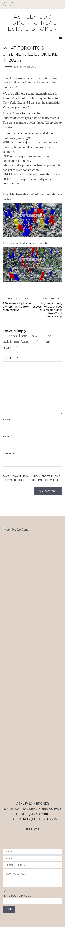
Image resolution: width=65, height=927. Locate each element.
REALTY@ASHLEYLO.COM (38, 819)
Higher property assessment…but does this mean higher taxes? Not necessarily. (47, 307)
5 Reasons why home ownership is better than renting (17, 304)
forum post (29, 113)
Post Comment (48, 490)
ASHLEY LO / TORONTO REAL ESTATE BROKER (32, 23)
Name (7, 419)
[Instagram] (21, 836)
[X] (36, 836)
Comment (10, 358)
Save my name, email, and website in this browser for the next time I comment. (31, 478)
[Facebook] (28, 836)
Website (8, 453)
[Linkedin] (44, 836)
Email (7, 436)
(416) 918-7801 (39, 814)
